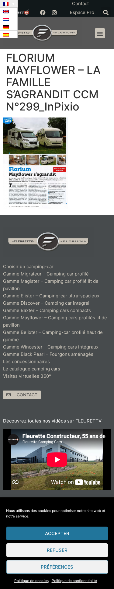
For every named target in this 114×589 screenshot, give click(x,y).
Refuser (57, 550)
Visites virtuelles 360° (27, 376)
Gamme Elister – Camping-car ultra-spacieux (51, 296)
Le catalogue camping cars (31, 369)
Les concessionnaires (26, 361)
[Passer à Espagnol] (9, 34)
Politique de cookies (31, 580)
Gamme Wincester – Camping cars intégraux (50, 347)
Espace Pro (82, 12)
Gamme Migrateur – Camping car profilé (46, 274)
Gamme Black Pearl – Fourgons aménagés (48, 354)
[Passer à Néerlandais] (9, 19)
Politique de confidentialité (74, 580)
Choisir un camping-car (28, 266)
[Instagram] (54, 12)
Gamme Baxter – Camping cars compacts (47, 310)
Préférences (57, 567)
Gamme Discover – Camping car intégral (46, 303)
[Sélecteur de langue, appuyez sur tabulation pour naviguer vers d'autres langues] (9, 3)
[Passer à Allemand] (9, 27)
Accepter (57, 533)
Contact (80, 3)
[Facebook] (43, 12)
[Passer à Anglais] (9, 11)
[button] (106, 12)
